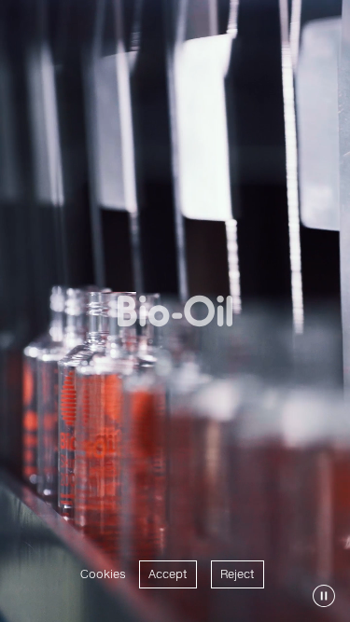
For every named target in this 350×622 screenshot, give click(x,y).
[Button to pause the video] (324, 596)
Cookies (103, 574)
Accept (168, 574)
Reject (237, 574)
